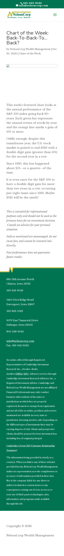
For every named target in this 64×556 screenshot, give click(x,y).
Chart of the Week (30, 53)
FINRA (18, 374)
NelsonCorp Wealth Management (30, 49)
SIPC (26, 374)
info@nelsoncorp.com (20, 341)
